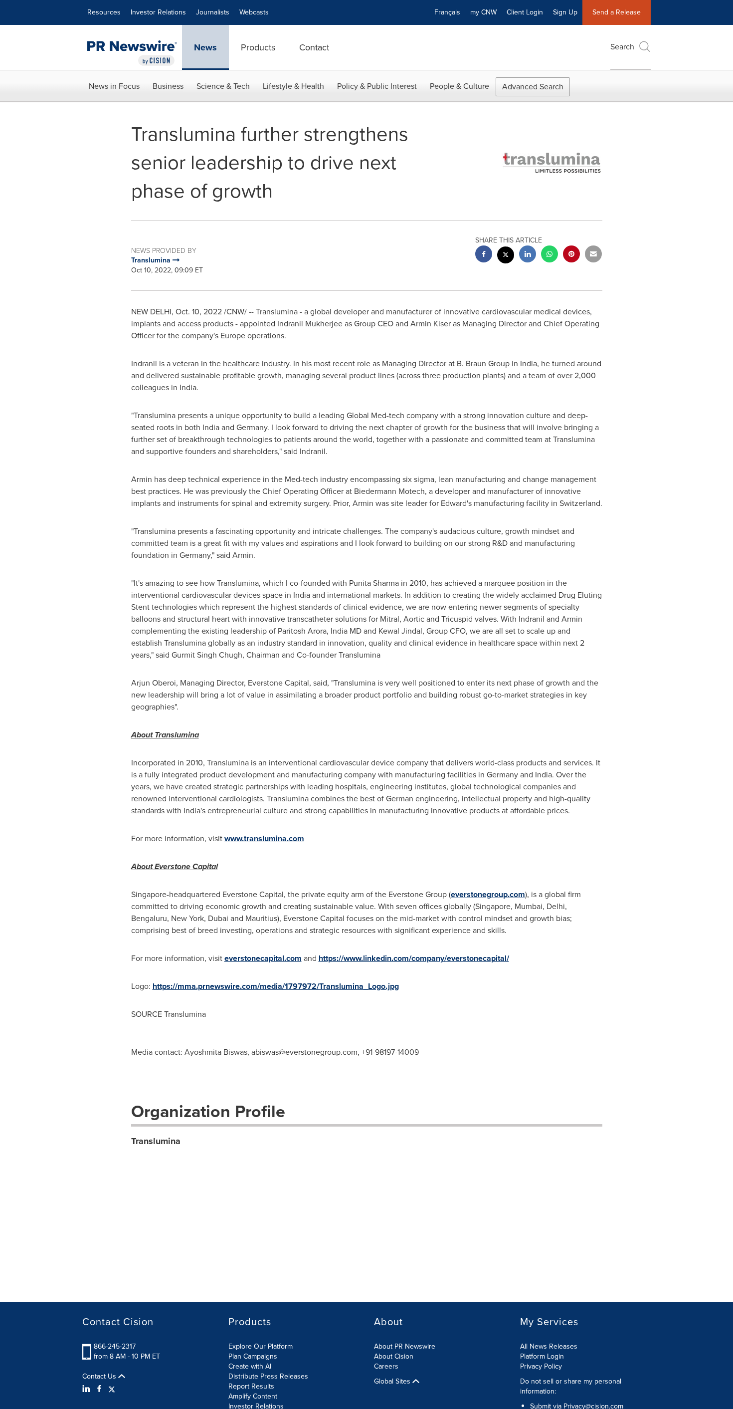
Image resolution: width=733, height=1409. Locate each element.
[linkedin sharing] (527, 255)
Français (447, 12)
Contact (314, 47)
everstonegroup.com (488, 894)
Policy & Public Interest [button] (377, 86)
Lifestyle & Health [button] (293, 86)
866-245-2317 (115, 1346)
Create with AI (249, 1366)
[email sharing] (593, 255)
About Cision (393, 1356)
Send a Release (616, 12)
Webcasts (254, 12)
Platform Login (542, 1356)
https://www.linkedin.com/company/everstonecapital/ (414, 958)
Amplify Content (252, 1396)
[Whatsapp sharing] (549, 255)
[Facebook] (99, 1389)
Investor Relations (158, 12)
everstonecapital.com (263, 958)
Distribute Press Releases (268, 1376)
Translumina (156, 1141)
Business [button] (168, 86)
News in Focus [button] (114, 86)
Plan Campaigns (252, 1356)
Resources (104, 12)
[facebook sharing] (483, 255)
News (205, 47)
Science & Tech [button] (223, 86)
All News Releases (548, 1346)
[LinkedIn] (87, 1389)
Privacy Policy (541, 1366)
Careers (386, 1366)
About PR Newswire (404, 1346)
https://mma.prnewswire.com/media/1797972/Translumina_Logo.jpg (276, 986)
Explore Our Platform (260, 1346)
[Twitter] (112, 1389)
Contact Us (100, 1377)
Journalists (212, 12)
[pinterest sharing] (571, 255)
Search (622, 46)
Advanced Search (532, 86)
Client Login (525, 12)
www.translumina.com (264, 838)
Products (258, 47)
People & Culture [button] (459, 86)
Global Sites (393, 1382)
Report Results (251, 1386)
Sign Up (565, 12)
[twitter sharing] (505, 256)
